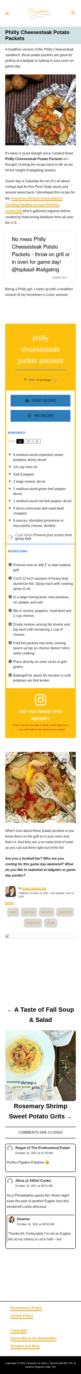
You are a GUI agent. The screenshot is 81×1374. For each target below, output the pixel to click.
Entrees (9, 902)
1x (20, 441)
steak (50, 923)
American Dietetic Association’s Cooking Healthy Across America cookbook (34, 205)
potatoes (33, 923)
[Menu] (7, 13)
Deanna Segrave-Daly (34, 888)
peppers (65, 912)
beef (13, 912)
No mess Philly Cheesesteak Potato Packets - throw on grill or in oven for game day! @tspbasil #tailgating (41, 254)
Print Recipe (43, 400)
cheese (29, 912)
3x (36, 441)
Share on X (59, 277)
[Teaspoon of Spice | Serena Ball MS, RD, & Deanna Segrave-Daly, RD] (39, 13)
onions (46, 912)
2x (28, 441)
